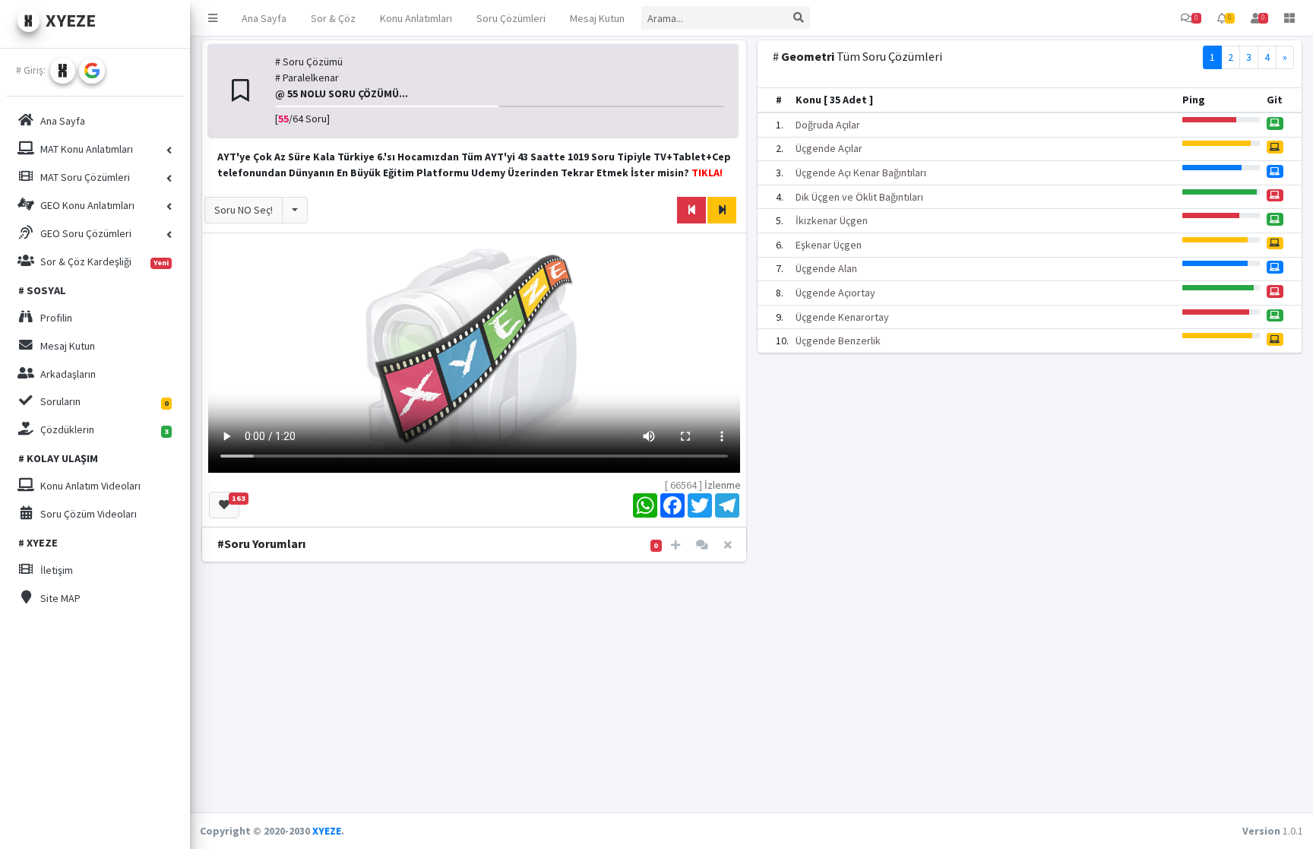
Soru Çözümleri (511, 18)
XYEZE (326, 831)
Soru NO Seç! (243, 210)
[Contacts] (702, 545)
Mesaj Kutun (597, 18)
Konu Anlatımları (416, 18)
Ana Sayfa (264, 18)
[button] (212, 18)
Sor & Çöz (333, 18)
